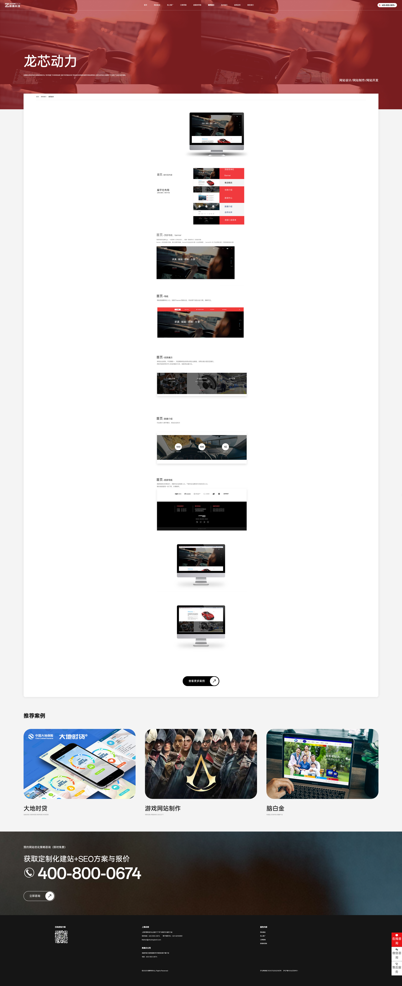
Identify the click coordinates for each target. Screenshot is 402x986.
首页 (37, 97)
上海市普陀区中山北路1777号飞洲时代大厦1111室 (157, 932)
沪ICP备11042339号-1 (290, 971)
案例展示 (43, 97)
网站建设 (263, 932)
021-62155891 (177, 936)
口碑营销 (263, 940)
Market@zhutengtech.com (151, 940)
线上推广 (263, 936)
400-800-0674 (89, 873)
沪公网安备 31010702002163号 (270, 971)
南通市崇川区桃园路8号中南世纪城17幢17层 (155, 953)
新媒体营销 (263, 943)
